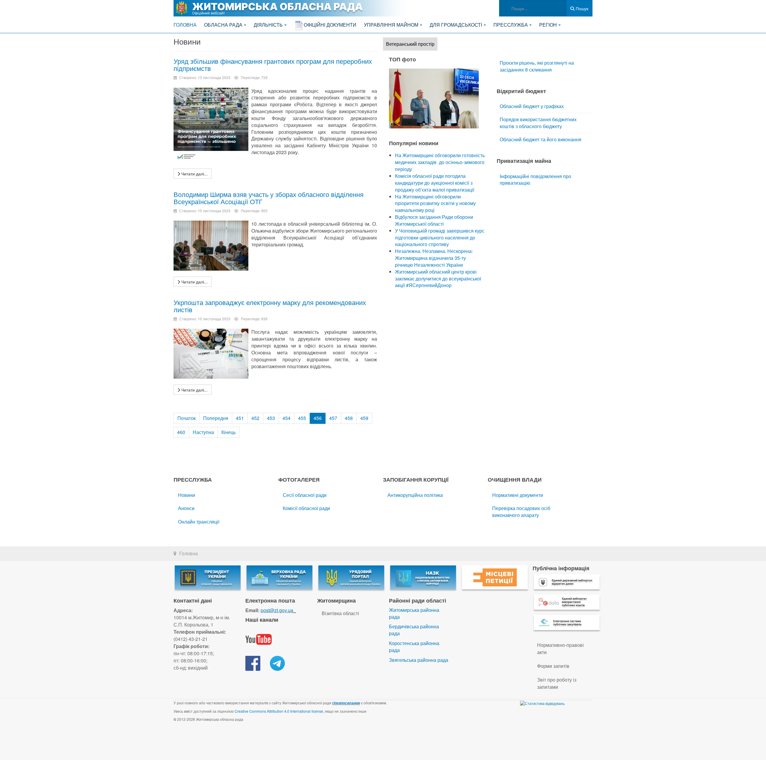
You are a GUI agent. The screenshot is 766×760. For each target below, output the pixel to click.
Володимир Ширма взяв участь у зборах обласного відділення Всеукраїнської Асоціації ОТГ (269, 197)
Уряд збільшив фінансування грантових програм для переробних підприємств (273, 64)
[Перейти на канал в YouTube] (258, 638)
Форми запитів (553, 665)
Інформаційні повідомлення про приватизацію (535, 179)
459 (364, 418)
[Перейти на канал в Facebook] (252, 662)
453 (271, 418)
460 (181, 432)
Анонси (186, 508)
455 (302, 418)
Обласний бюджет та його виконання (540, 139)
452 (255, 418)
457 (333, 418)
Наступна (203, 432)
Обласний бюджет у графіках (532, 106)
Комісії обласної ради (306, 508)
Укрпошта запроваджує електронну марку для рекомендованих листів (270, 306)
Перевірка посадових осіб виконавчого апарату (521, 511)
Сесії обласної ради (304, 495)
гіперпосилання (346, 703)
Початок (186, 418)
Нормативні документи (517, 495)
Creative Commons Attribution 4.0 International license (279, 711)
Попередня (215, 418)
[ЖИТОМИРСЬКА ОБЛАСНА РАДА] (293, 8)
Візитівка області (340, 613)
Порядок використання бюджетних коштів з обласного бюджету (538, 123)
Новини (186, 495)
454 (286, 418)
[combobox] (532, 8)
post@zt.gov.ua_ (278, 610)
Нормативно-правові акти (560, 648)
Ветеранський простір (410, 43)
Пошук (581, 8)
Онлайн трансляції (198, 521)
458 (349, 418)
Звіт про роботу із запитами (556, 683)
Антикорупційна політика (415, 495)
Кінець (228, 432)
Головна (185, 24)
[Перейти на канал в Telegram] (277, 662)
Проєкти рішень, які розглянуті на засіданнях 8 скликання (537, 66)
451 (240, 418)
